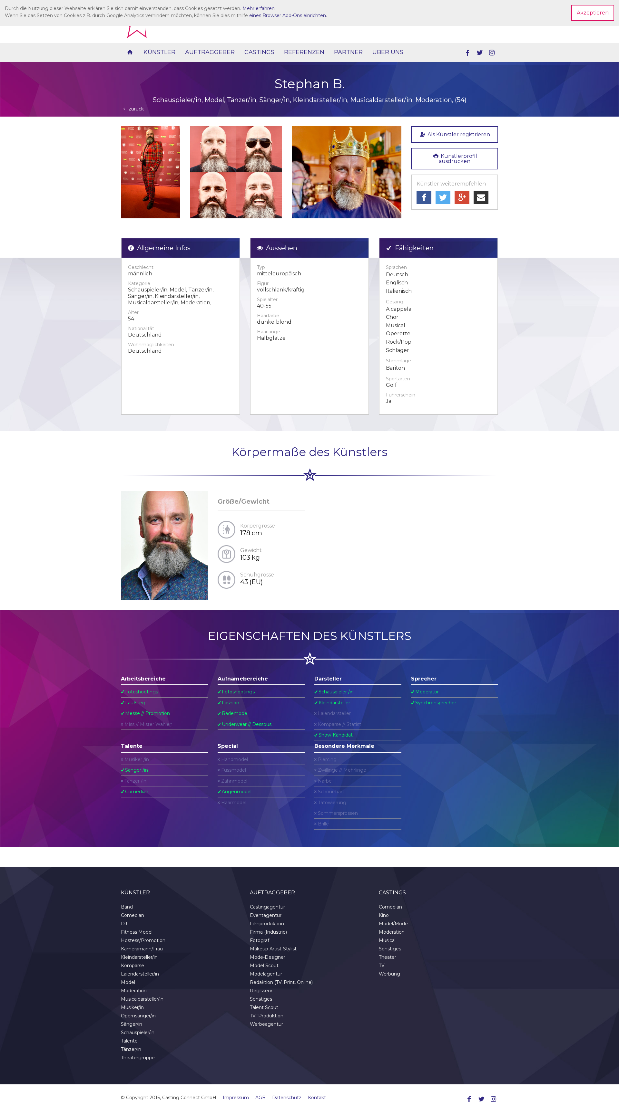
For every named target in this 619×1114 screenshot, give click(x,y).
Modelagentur (266, 974)
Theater (387, 957)
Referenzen (304, 52)
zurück (135, 109)
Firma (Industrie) (268, 932)
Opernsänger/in (138, 1016)
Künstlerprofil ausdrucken (458, 158)
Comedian (132, 915)
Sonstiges (261, 999)
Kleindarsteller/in (139, 957)
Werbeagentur (266, 1024)
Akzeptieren (593, 13)
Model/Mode (393, 924)
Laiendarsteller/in (140, 974)
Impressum (236, 1097)
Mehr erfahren (258, 8)
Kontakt (317, 1097)
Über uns (387, 52)
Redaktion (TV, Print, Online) (281, 982)
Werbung (389, 974)
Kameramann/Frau (142, 949)
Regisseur (261, 991)
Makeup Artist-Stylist (273, 949)
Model (128, 982)
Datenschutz (286, 1097)
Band (127, 907)
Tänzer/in (131, 1049)
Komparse (132, 965)
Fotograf (259, 940)
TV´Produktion (266, 1016)
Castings (259, 52)
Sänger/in (131, 1024)
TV (382, 965)
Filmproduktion (267, 924)
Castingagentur (267, 907)
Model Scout (264, 965)
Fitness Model (136, 932)
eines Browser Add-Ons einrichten (287, 15)
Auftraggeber (210, 52)
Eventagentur (265, 915)
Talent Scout (264, 1007)
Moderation (134, 991)
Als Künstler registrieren (458, 134)
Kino (384, 915)
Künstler (159, 52)
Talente (129, 1041)
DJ (124, 924)
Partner (348, 52)
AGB (260, 1097)
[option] (150, 172)
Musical (387, 940)
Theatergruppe (138, 1058)
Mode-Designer (267, 957)
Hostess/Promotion (143, 940)
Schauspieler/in (137, 1032)
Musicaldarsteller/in (142, 999)
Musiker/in (132, 1007)
